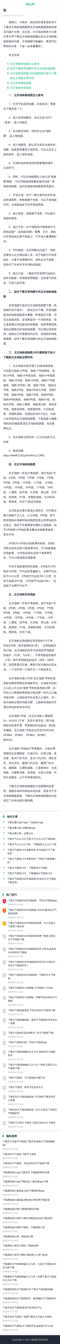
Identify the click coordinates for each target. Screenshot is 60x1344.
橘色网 (30, 4)
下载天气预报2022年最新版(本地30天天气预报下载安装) (31, 880)
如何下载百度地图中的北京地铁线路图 (32, 68)
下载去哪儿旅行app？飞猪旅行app (25, 822)
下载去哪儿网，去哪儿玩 (20, 833)
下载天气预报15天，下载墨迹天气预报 (27, 867)
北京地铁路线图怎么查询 (24, 64)
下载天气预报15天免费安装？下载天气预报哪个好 (32, 860)
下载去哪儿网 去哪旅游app (21, 827)
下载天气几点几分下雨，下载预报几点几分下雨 (31, 844)
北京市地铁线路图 (20, 83)
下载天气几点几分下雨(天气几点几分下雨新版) (31, 838)
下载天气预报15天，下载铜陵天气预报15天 (29, 873)
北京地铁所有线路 (20, 88)
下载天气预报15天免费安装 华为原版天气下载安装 (31, 851)
